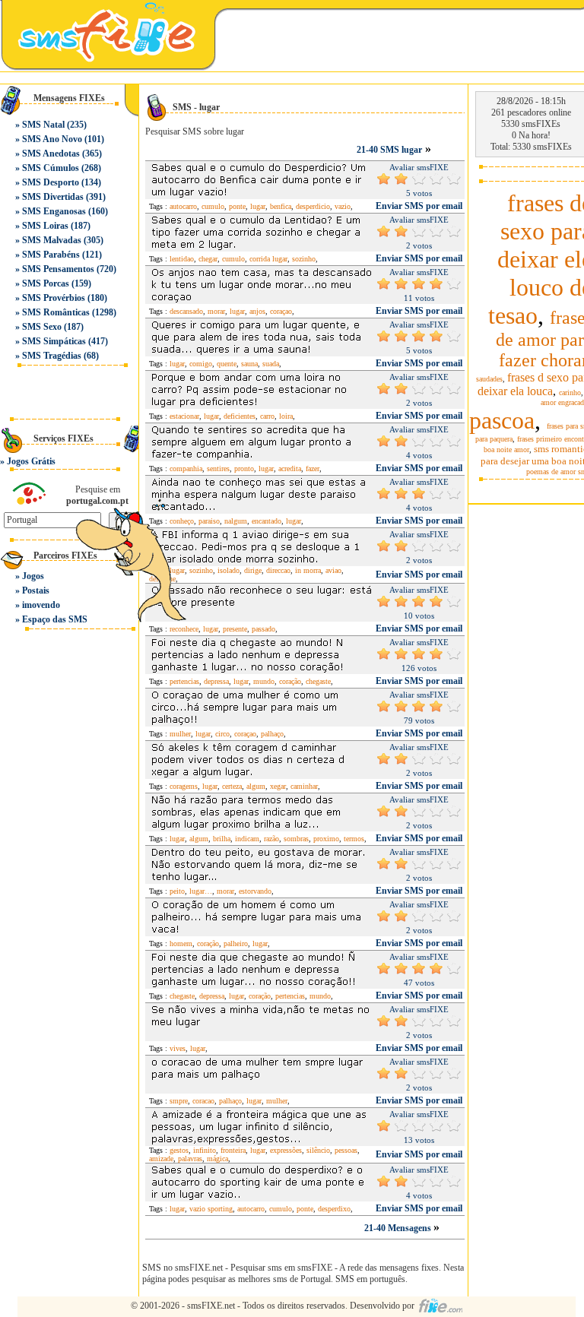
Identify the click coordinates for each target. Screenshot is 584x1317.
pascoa (502, 420)
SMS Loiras (45, 225)
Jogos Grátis (31, 461)
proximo (326, 838)
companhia (186, 468)
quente (226, 363)
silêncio (318, 1150)
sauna (249, 363)
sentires (218, 468)
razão (271, 838)
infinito (204, 1150)
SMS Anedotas (51, 153)
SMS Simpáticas (54, 341)
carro (267, 416)
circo (222, 734)
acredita (289, 468)
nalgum (235, 521)
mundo (264, 681)
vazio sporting (211, 1209)
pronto (244, 468)
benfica (280, 206)
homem (181, 943)
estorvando (255, 891)
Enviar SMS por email (419, 206)
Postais (35, 590)
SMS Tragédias (51, 355)
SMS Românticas (56, 312)
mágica (217, 1158)
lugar (257, 206)
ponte (237, 206)
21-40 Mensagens (398, 1228)
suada (270, 363)
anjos (257, 311)
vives (178, 1048)
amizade (161, 1158)
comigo (200, 363)
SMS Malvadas (51, 240)
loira (286, 416)
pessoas (346, 1150)
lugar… (200, 891)
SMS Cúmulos (50, 168)
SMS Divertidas (53, 197)
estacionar (184, 416)
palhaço (272, 734)
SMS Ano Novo (52, 139)
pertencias (184, 681)
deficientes (240, 416)
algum (255, 786)
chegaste (318, 681)
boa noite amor (506, 449)
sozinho (304, 259)
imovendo (41, 605)
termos (354, 838)
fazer (312, 468)
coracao (203, 1101)
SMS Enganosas (54, 211)
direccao (278, 570)
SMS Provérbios (53, 298)
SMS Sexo (42, 326)
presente (235, 629)
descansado (186, 311)
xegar (278, 786)
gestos (179, 1150)
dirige (253, 570)
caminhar (304, 786)
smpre (179, 1101)
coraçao (281, 311)
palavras (190, 1158)
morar (216, 311)
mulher (180, 734)
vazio (343, 206)
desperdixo (334, 1209)
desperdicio (313, 206)
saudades (489, 379)
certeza (232, 786)
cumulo (213, 206)
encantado (266, 521)
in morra (308, 570)
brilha (221, 838)
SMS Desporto (50, 182)
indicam (247, 838)
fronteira (233, 1150)
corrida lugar (268, 259)
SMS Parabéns (51, 254)
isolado (228, 570)
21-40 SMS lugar (389, 149)
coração (290, 681)
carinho (570, 392)
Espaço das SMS (54, 619)
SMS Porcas (45, 283)
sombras (296, 838)
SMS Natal (43, 124)
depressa (216, 681)
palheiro (236, 943)
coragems (184, 786)
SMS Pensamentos (58, 269)
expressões (286, 1150)
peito (177, 891)
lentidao (182, 259)
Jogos (33, 576)
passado (263, 629)
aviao (333, 570)
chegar (207, 259)
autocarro (183, 206)
